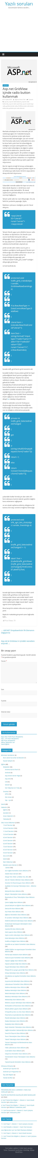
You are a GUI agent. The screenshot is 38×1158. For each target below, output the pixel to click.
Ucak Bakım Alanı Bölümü (13, 1051)
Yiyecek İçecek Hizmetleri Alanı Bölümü (17, 1062)
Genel (3, 804)
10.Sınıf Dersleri (8, 828)
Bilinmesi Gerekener (7, 755)
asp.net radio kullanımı (15, 102)
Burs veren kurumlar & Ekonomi (13, 758)
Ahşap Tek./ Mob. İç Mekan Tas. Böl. (16, 877)
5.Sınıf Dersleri (8, 840)
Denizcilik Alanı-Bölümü (13, 908)
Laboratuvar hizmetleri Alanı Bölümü (17, 984)
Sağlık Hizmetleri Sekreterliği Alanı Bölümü (19, 1030)
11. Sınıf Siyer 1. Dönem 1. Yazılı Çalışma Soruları (17, 1124)
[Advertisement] (19, 31)
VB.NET (7, 785)
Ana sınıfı (6, 856)
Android (7, 773)
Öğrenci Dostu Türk (20, 99)
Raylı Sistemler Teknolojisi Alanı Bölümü (18, 1027)
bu (9, 399)
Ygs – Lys (8, 800)
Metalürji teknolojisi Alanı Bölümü (16, 996)
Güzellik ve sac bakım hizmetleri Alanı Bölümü (20, 944)
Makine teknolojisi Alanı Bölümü (15, 987)
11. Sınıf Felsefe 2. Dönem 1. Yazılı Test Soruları (16, 1127)
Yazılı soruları (19, 4)
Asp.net (6, 85)
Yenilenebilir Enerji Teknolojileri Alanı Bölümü (20, 1057)
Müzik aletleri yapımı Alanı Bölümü (16, 1009)
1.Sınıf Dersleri (8, 825)
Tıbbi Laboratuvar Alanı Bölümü (15, 1048)
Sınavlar (5, 791)
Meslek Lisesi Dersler (10, 865)
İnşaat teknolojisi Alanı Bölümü (15, 967)
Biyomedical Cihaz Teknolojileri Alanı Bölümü (19, 897)
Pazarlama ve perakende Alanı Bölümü (17, 1015)
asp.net (6, 102)
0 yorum (30, 99)
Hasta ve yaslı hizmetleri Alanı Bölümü (17, 958)
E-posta (3, 701)
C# (6, 782)
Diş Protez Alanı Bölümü (13, 912)
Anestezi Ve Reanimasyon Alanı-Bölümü (18, 883)
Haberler (4, 807)
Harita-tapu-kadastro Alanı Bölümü (16, 955)
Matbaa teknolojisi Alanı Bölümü (15, 990)
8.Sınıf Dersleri (8, 850)
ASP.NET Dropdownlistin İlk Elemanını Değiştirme (17, 631)
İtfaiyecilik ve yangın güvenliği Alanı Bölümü (19, 970)
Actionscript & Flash (11, 769)
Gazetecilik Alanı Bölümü (13, 929)
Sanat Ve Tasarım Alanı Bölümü (15, 1033)
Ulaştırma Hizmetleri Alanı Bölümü (16, 1054)
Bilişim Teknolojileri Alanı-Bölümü (16, 894)
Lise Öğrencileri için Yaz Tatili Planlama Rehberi (16, 1130)
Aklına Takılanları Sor (8, 742)
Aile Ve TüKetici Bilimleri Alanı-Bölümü (17, 880)
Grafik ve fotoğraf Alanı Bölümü (15, 941)
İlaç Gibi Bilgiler (8, 1075)
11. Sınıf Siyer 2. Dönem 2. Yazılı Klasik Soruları (16, 1133)
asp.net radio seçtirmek (15, 104)
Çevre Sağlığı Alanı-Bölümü (14, 902)
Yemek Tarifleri (8, 1078)
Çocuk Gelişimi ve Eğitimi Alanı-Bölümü (18, 905)
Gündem (6, 813)
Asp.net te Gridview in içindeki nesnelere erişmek (17, 642)
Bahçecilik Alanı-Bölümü (13, 891)
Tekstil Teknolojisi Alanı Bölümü (15, 1039)
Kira (12, 1092)
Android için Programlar (11, 1072)
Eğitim (3, 764)
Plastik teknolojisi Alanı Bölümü (15, 1018)
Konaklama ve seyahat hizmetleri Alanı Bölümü (20, 976)
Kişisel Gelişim (8, 761)
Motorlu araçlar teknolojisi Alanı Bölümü (18, 1003)
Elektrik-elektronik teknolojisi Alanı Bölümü (19, 921)
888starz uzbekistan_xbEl (17, 1107)
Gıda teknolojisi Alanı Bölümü (14, 938)
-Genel (7, 868)
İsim (2, 689)
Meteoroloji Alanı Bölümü (13, 1000)
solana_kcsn (13, 1102)
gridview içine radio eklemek (16, 108)
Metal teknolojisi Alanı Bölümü (15, 993)
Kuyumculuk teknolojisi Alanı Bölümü (17, 981)
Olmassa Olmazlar (7, 1066)
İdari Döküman (8, 862)
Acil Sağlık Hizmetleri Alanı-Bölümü (16, 871)
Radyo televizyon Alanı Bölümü (15, 1021)
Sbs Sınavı (8, 797)
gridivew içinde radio (11, 106)
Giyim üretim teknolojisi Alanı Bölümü (17, 935)
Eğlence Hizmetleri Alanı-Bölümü (16, 915)
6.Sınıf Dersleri (8, 844)
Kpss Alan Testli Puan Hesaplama (12, 737)
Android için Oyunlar (10, 1069)
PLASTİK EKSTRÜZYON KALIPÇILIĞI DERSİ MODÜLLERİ (18, 1095)
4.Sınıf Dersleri (8, 837)
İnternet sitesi (5, 712)
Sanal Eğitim (5, 744)
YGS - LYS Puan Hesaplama (10, 739)
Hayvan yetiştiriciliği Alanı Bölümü (16, 964)
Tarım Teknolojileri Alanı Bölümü (15, 1036)
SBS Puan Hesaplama (8, 740)
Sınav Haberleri (8, 816)
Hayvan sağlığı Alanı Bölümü (14, 961)
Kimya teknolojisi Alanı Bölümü (15, 973)
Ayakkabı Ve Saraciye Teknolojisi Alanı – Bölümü (20, 886)
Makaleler (6, 767)
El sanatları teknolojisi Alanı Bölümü (17, 918)
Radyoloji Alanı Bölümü (12, 1024)
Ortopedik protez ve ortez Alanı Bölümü (18, 1012)
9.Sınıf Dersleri (8, 853)
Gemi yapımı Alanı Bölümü (13, 932)
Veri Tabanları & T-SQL (12, 788)
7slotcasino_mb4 (14, 1112)
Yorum (4, 661)
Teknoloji (6, 819)
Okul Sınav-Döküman (8, 823)
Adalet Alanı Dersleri (12, 874)
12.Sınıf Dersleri (8, 834)
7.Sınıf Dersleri (8, 847)
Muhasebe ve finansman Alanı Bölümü (17, 1006)
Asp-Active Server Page (12, 776)
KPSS (6, 794)
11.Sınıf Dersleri (8, 831)
